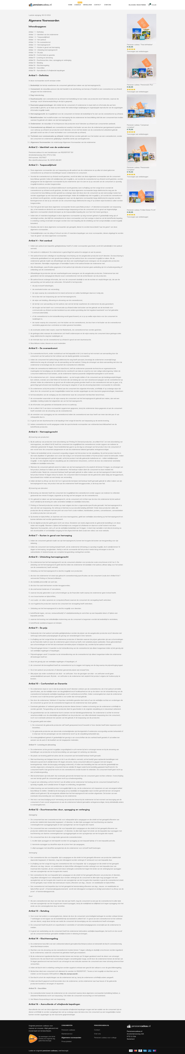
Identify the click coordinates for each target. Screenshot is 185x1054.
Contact (97, 1030)
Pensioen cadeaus (68, 1030)
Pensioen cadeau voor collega (105, 1038)
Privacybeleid (66, 1041)
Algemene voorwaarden (71, 1038)
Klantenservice (66, 1034)
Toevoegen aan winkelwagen (137, 51)
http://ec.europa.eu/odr (68, 974)
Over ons (97, 1034)
